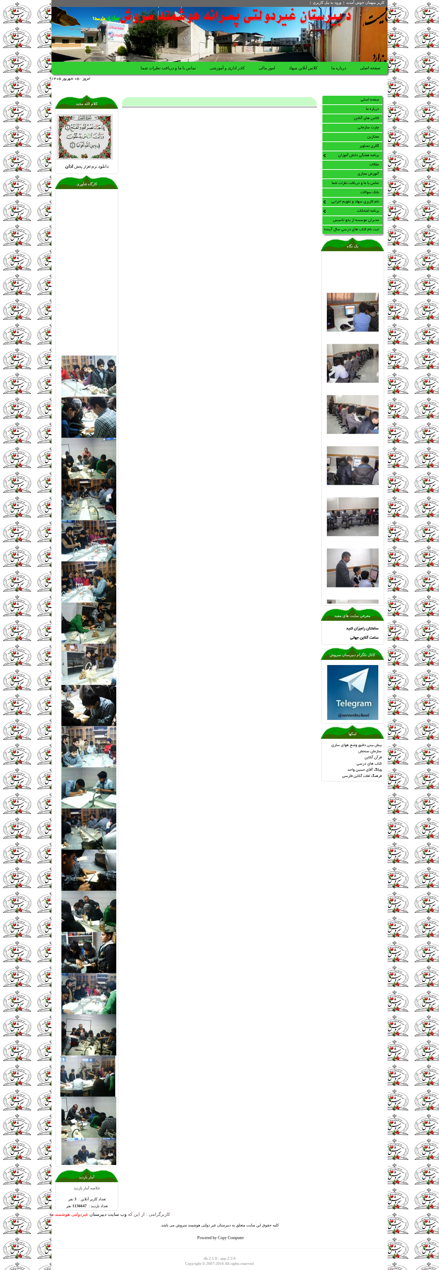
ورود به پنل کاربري (327, 2)
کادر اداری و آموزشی (227, 68)
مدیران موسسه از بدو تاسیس (356, 220)
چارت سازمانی (368, 128)
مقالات (374, 165)
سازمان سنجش (370, 751)
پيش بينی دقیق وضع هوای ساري (356, 745)
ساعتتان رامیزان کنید (362, 629)
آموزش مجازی (368, 174)
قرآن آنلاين (373, 758)
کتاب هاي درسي (369, 764)
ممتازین (373, 137)
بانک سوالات (369, 192)
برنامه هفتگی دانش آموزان (358, 155)
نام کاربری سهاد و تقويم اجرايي (355, 202)
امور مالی (267, 68)
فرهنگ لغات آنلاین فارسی (362, 776)
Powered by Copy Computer (220, 1238)
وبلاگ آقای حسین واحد (364, 770)
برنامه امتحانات (368, 211)
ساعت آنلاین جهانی (364, 638)
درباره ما (338, 68)
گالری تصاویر (369, 146)
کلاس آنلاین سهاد (303, 68)
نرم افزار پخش (87, 167)
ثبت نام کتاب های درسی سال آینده (351, 230)
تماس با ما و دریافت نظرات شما (168, 68)
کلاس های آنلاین (366, 118)
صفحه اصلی (370, 68)
